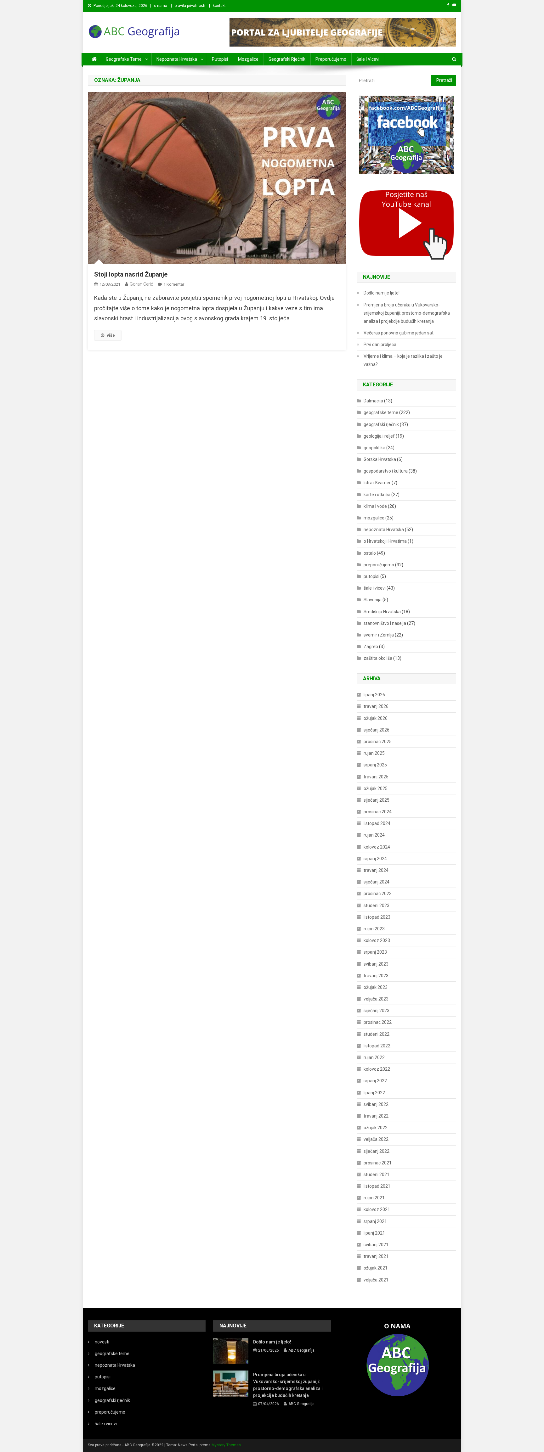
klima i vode (375, 506)
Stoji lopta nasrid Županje (130, 274)
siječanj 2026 (376, 729)
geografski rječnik (287, 59)
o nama (160, 5)
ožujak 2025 (376, 788)
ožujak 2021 (376, 1267)
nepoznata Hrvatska (176, 59)
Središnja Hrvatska (382, 611)
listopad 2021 (377, 1186)
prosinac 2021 (378, 1162)
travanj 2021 (376, 1256)
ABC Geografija (301, 1350)
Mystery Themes (226, 1445)
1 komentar (173, 284)
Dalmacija (373, 400)
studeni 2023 (376, 905)
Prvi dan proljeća (380, 344)
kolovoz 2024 (377, 846)
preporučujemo (330, 59)
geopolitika (374, 447)
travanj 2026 (376, 706)
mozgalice (248, 59)
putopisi (220, 59)
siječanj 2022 (376, 1151)
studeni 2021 (376, 1174)
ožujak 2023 (376, 987)
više (111, 335)
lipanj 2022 (374, 1092)
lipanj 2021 (374, 1233)
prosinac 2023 (378, 893)
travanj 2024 (376, 870)
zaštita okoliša (378, 658)
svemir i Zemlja (379, 634)
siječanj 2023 (376, 1010)
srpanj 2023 (375, 952)
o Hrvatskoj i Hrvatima (385, 541)
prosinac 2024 (378, 811)
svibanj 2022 (376, 1104)
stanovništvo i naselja (385, 623)
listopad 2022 (377, 1045)
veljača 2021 (376, 1279)
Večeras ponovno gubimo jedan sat (399, 332)
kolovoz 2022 (377, 1069)
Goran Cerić (141, 284)
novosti (102, 1341)
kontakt (219, 5)
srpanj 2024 (375, 858)
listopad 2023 (377, 917)
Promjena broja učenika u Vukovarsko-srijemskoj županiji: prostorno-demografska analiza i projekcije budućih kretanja (407, 313)
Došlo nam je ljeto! (382, 292)
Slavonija (373, 599)
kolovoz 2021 (377, 1209)
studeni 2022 (376, 1034)
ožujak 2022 (376, 1127)
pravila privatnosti (190, 5)
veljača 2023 (376, 998)
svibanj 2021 (376, 1244)
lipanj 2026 (374, 694)
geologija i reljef (379, 436)
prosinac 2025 (378, 741)
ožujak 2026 (376, 718)
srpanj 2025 (375, 764)
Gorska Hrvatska (380, 459)
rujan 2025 (374, 753)
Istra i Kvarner (377, 482)
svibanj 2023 (376, 964)
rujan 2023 (374, 928)
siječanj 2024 (376, 881)
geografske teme (124, 59)
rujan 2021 (374, 1197)
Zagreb (371, 646)
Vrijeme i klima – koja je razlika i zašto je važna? (403, 360)
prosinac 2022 (378, 1022)
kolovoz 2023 (377, 940)
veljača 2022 (376, 1139)
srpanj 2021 (375, 1221)
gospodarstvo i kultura (386, 471)
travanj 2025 (376, 776)
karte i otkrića (377, 494)
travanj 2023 (376, 975)
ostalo (370, 553)
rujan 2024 (374, 835)
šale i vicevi (367, 59)
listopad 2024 (377, 823)
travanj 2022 (376, 1115)
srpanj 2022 (375, 1080)
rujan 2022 (374, 1057)
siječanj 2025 (376, 800)
